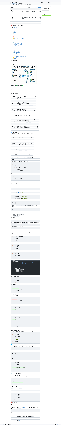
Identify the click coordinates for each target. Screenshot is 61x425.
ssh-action (15, 2)
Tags (36, 6)
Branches (26, 6)
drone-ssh (17, 63)
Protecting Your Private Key (17, 53)
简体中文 (17, 27)
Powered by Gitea (2, 424)
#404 (37, 17)
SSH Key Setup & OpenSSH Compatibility (18, 38)
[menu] (53, 424)
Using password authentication (18, 43)
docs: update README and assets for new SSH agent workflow (28, 11)
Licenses (58, 424)
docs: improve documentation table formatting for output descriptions (29, 19)
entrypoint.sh (12, 17)
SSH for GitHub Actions (15, 30)
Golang (14, 63)
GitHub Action (22, 62)
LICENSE (12, 18)
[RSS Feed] (40, 2)
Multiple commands (16, 45)
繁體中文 (14, 27)
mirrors (12, 2)
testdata (12, 12)
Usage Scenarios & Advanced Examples (18, 42)
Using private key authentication (18, 44)
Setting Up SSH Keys (16, 39)
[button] (42, 2)
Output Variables (15, 36)
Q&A (14, 55)
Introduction (15, 32)
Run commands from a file (17, 46)
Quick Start (15, 37)
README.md (12, 19)
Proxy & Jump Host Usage (16, 51)
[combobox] (31, 7)
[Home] (1, 0)
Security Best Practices (16, 52)
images (12, 11)
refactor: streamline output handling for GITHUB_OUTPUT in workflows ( (29, 17)
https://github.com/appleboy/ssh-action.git (15, 3)
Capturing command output (17, 50)
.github (12, 10)
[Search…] (50, 6)
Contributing (15, 57)
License (14, 58)
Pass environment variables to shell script (19, 49)
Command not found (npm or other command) (20, 56)
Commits (15, 6)
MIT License (20, 420)
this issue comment (25, 407)
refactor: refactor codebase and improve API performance (28, 12)
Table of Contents (15, 31)
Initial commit (23, 18)
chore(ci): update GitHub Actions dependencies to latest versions (28, 10)
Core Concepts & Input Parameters (17, 33)
